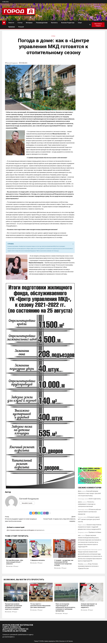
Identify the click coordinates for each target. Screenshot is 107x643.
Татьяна (80, 564)
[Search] (90, 24)
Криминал (11, 27)
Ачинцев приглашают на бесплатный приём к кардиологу (89, 605)
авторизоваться (39, 530)
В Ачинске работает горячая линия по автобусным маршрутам (89, 512)
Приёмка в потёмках (95, 532)
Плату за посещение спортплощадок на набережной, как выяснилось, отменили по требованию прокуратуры (65, 607)
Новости (11, 22)
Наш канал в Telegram (98, 24)
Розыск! (21, 27)
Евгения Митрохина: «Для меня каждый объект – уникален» (14, 562)
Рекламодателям (41, 22)
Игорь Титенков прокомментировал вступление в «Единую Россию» (88, 566)
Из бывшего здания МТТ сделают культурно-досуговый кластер (89, 519)
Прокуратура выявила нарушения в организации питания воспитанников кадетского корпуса (13, 606)
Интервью (29, 22)
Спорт (80, 22)
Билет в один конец (95, 498)
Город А (16, 566)
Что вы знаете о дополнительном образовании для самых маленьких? (40, 605)
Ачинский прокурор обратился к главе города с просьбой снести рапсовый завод (89, 493)
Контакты (54, 22)
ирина (80, 502)
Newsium (62, 641)
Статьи (20, 22)
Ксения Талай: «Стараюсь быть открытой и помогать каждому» (59, 519)
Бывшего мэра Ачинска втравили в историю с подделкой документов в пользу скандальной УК (89, 527)
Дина (79, 491)
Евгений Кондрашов (12, 63)
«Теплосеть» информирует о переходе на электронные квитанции (86, 504)
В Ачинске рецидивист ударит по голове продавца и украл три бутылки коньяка (21, 519)
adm (79, 535)
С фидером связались (37, 560)
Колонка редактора (67, 22)
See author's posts (27, 503)
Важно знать (34, 585)
